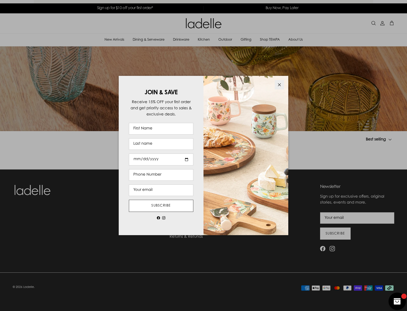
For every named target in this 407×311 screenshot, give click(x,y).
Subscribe (161, 205)
